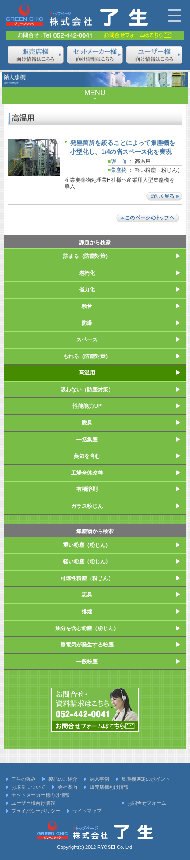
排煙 (87, 611)
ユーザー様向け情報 (33, 803)
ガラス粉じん (87, 506)
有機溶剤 (87, 489)
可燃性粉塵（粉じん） (87, 578)
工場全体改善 (87, 473)
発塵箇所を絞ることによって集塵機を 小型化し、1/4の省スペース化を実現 (122, 147)
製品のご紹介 (62, 779)
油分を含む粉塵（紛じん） (87, 628)
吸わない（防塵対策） (87, 389)
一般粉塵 (87, 661)
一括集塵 (87, 439)
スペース (87, 339)
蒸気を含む (87, 456)
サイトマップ (87, 810)
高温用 (87, 373)
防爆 (87, 323)
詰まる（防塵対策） (87, 256)
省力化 (87, 289)
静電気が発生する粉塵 (87, 645)
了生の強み (23, 779)
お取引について (28, 787)
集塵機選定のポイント (146, 779)
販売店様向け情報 (109, 787)
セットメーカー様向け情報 (40, 795)
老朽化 (87, 273)
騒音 (87, 306)
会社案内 (67, 787)
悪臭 (87, 594)
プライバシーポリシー (35, 810)
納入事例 (99, 779)
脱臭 (87, 423)
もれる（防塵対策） (87, 356)
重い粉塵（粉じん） (87, 545)
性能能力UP (87, 406)
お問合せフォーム (146, 803)
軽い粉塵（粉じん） (87, 561)
